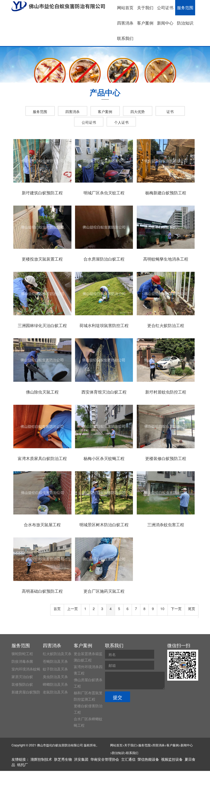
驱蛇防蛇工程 (22, 653)
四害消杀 (125, 23)
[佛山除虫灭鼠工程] (42, 381)
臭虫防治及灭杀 (55, 676)
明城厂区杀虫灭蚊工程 (103, 193)
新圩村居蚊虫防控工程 (165, 392)
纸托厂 (22, 764)
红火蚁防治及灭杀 (57, 653)
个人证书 (121, 122)
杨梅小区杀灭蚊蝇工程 (103, 458)
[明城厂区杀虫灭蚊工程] (104, 182)
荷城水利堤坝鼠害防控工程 (104, 325)
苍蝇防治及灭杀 (55, 661)
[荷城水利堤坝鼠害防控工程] (104, 315)
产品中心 (105, 92)
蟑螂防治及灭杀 (55, 684)
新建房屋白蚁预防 (26, 691)
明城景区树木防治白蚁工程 (104, 524)
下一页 (176, 608)
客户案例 (145, 23)
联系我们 (125, 38)
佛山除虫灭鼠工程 (42, 392)
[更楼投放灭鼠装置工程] (42, 248)
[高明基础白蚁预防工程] (42, 580)
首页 (57, 608)
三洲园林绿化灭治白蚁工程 (42, 325)
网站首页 (125, 7)
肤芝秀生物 (63, 759)
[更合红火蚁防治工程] (166, 315)
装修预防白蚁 (22, 684)
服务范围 (185, 7)
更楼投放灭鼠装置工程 (42, 259)
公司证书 (165, 7)
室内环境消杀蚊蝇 (26, 668)
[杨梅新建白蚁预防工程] (166, 182)
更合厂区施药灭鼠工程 (103, 591)
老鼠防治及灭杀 (55, 691)
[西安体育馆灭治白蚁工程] (104, 381)
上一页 (72, 608)
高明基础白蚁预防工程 (42, 591)
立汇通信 (128, 759)
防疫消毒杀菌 (22, 661)
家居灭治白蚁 (22, 676)
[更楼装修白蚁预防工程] (166, 448)
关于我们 (145, 7)
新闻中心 (165, 23)
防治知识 (185, 23)
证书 (170, 111)
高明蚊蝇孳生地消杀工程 (165, 259)
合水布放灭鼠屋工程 (42, 524)
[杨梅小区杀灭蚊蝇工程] (104, 448)
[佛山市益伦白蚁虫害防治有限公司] (58, 6)
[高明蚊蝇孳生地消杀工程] (166, 248)
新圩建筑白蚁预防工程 (42, 193)
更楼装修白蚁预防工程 (165, 458)
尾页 (191, 608)
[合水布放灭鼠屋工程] (42, 514)
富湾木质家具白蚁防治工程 (42, 458)
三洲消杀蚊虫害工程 (165, 524)
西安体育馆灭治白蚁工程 (104, 392)
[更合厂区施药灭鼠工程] (104, 580)
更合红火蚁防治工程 (165, 325)
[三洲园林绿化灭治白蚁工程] (42, 315)
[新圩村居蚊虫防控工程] (166, 381)
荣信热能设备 (148, 759)
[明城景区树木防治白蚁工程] (104, 514)
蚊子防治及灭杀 (55, 668)
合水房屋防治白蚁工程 (103, 259)
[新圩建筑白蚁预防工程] (42, 182)
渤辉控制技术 (41, 759)
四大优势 (137, 111)
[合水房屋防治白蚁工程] (104, 248)
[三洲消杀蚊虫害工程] (166, 514)
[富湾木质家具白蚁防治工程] (42, 448)
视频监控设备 (172, 759)
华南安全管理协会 (104, 759)
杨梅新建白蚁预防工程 (165, 193)
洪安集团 (81, 759)
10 (162, 608)
